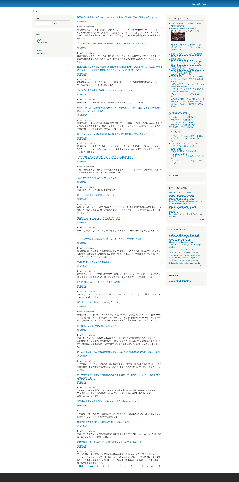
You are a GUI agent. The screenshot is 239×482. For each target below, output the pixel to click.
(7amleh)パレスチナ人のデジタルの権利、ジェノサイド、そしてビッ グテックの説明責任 (186, 64)
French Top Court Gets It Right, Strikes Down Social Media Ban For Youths (185, 202)
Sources (40, 50)
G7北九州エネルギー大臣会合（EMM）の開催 (98, 282)
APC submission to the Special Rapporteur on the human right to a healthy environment (185, 251)
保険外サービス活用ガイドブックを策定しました (100, 302)
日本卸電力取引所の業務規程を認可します (96, 325)
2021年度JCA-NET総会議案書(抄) (182, 127)
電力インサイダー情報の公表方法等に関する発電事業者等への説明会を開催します (115, 134)
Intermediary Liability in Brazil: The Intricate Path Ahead (185, 215)
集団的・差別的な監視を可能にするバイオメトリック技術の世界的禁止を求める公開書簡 (187, 79)
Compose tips (42, 42)
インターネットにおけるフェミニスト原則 (187, 95)
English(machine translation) (179, 115)
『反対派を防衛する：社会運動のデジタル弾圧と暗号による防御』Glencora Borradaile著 (187, 71)
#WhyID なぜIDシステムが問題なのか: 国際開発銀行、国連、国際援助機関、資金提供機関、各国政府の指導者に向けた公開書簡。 (187, 103)
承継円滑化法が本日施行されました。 (94, 261)
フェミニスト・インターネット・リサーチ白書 (187, 162)
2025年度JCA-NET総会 (178, 112)
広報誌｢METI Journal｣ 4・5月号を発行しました (99, 218)
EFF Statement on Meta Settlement (181, 198)
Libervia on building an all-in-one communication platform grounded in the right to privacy (185, 244)
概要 (184, 67)
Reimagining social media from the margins (184, 263)
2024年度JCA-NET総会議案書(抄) (182, 117)
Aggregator (41, 53)
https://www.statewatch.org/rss (180, 280)
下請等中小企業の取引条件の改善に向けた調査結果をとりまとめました (110, 401)
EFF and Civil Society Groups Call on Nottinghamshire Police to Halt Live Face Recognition (184, 208)
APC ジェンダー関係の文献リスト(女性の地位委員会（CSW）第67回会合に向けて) (187, 138)
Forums (39, 45)
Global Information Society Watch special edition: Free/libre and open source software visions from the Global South (184, 236)
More (202, 219)
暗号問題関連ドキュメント (182, 59)
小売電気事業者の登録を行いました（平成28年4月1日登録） (105, 157)
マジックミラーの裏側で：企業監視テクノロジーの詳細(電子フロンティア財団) (187, 90)
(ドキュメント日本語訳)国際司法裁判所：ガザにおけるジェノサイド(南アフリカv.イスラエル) (186, 47)
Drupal (204, 4)
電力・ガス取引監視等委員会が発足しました (98, 195)
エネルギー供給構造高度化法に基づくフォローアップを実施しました (109, 238)
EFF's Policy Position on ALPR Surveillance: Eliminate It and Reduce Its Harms (185, 194)
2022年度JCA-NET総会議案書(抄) (182, 124)
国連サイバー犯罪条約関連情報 (183, 28)
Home (34, 11)
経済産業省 (82, 21)
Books (39, 39)
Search (39, 48)
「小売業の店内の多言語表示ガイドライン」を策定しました (105, 90)
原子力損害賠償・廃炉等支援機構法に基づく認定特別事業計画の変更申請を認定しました (118, 351)
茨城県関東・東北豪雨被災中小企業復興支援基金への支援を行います (109, 442)
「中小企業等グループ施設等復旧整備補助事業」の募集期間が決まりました (112, 43)
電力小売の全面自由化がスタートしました (96, 177)
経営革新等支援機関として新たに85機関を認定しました (103, 421)
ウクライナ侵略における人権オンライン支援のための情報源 (187, 152)
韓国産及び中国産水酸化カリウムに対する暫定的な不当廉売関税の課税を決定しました (117, 17)
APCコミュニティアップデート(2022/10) (187, 143)
